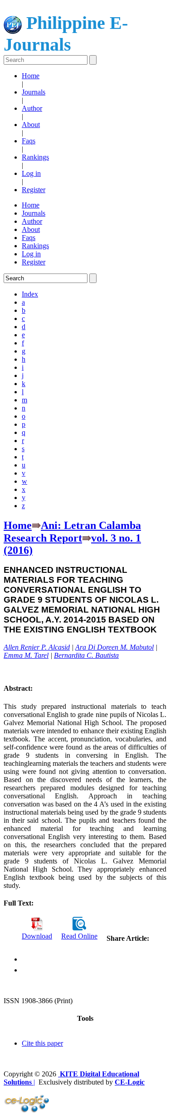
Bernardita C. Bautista (86, 655)
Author (32, 108)
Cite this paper (42, 1043)
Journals (33, 92)
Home (30, 76)
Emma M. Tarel (26, 655)
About (31, 124)
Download (37, 936)
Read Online (79, 936)
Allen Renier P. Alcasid (37, 647)
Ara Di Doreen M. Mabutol (114, 647)
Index (30, 294)
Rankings (35, 157)
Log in (31, 173)
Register (33, 189)
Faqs (28, 141)
